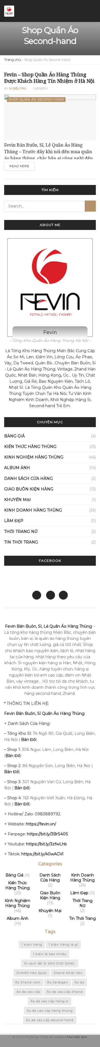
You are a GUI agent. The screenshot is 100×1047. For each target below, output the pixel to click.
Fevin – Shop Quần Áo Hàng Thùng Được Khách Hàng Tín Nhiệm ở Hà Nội (49, 77)
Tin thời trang (21, 542)
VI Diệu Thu (17, 88)
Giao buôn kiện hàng (28, 489)
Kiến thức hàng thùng (30, 446)
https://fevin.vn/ (41, 823)
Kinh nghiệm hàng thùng (33, 457)
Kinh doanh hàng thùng (33, 510)
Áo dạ (79, 982)
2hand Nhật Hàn (68, 973)
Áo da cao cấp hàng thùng (50, 1011)
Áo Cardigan (57, 982)
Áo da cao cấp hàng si (50, 1001)
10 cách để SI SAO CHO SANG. (50, 963)
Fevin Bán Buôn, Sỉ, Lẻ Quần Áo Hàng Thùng (48, 626)
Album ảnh (17, 467)
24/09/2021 (40, 88)
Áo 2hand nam (28, 982)
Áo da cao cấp (28, 992)
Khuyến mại (17, 499)
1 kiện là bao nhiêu (49, 954)
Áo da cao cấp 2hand (65, 992)
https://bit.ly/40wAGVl (42, 853)
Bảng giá (14, 436)
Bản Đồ (11, 771)
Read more (19, 166)
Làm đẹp (13, 520)
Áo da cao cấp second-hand (50, 1020)
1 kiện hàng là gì (63, 944)
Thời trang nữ (21, 531)
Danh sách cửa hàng (28, 478)
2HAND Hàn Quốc (31, 973)
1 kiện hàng (31, 944)
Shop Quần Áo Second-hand (36, 99)
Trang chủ (12, 59)
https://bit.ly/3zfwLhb (46, 843)
